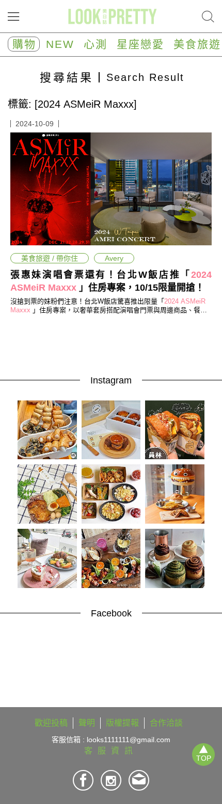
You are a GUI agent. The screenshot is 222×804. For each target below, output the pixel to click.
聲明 (86, 722)
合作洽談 (166, 722)
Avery (114, 258)
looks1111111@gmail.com (128, 739)
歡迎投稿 (51, 722)
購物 (24, 44)
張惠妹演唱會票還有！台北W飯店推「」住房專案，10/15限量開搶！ (111, 281)
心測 (95, 44)
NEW (60, 44)
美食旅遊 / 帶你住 (49, 258)
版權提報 (122, 722)
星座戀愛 (140, 44)
